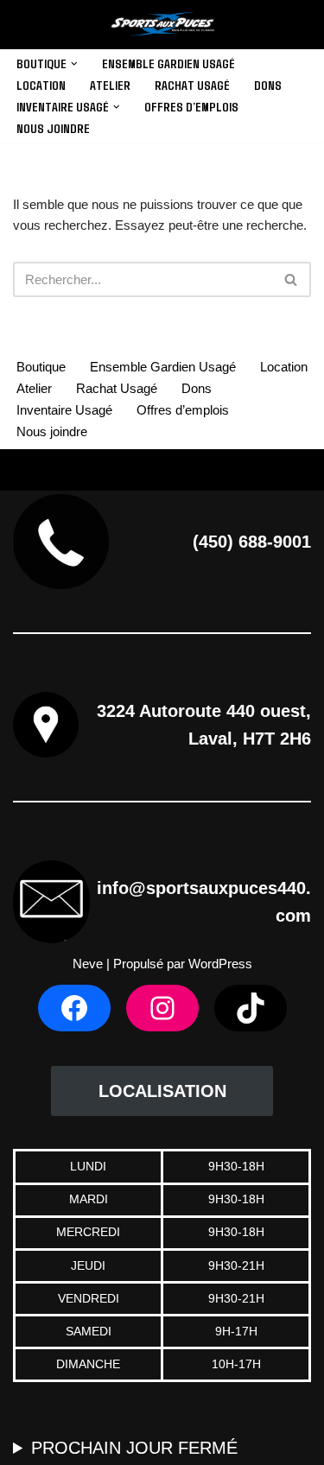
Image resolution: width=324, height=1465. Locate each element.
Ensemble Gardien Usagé (168, 63)
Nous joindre (53, 128)
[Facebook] (74, 1008)
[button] (74, 63)
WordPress (220, 963)
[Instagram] (162, 1008)
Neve (88, 963)
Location (41, 84)
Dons (268, 84)
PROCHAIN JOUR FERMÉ (134, 1447)
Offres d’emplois (191, 106)
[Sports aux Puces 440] (162, 24)
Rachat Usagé (192, 84)
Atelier (110, 84)
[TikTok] (250, 1008)
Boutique (41, 366)
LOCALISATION (162, 1090)
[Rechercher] (291, 279)
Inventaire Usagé (64, 410)
